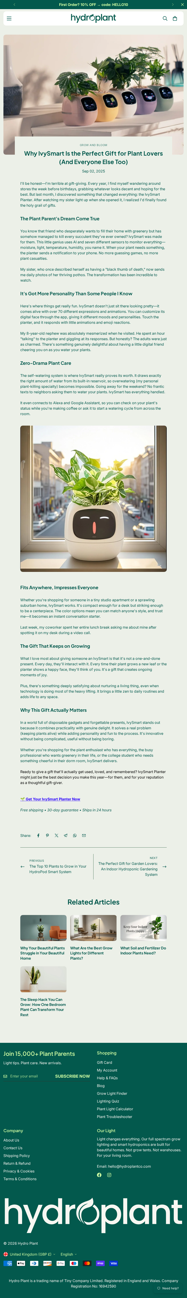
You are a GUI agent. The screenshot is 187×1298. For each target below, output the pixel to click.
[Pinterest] (47, 835)
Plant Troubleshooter (114, 1116)
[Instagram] (109, 1175)
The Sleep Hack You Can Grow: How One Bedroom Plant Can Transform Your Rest (43, 1007)
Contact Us (12, 1148)
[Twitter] (56, 835)
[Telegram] (65, 835)
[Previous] (14, 4)
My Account (107, 1070)
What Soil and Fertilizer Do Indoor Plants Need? (143, 950)
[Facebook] (38, 835)
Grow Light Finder (112, 1093)
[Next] (173, 4)
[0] (175, 18)
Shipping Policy (16, 1155)
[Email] (84, 835)
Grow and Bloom (93, 145)
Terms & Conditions (19, 1179)
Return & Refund (17, 1163)
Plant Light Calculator (115, 1109)
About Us (11, 1140)
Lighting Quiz (108, 1101)
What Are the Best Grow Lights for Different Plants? (91, 953)
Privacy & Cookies (18, 1171)
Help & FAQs (107, 1078)
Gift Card (104, 1062)
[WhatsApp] (75, 835)
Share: (25, 835)
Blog (101, 1085)
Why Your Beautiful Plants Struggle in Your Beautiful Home (42, 953)
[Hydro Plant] (93, 18)
